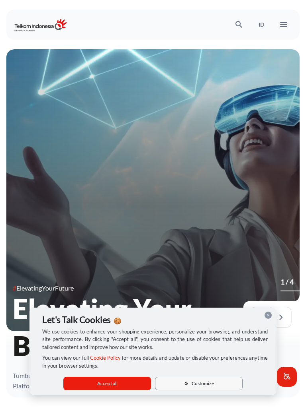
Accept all (107, 383)
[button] (287, 377)
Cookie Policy (105, 358)
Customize (199, 383)
